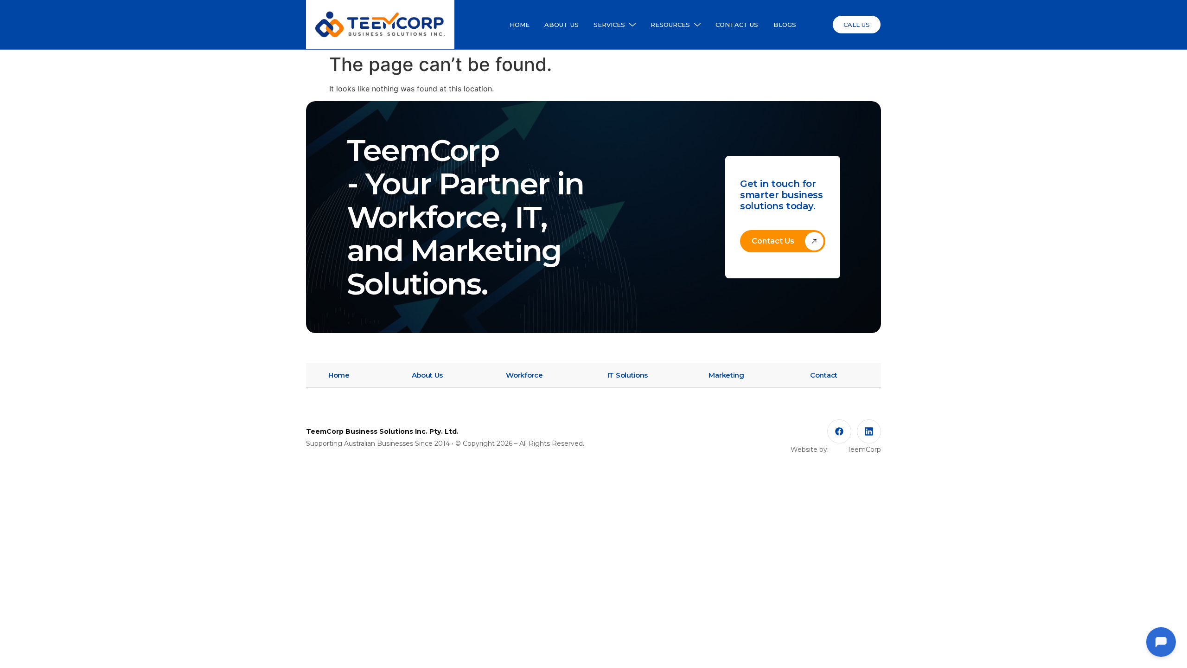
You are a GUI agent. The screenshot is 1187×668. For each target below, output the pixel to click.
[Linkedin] (869, 431)
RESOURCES (670, 24)
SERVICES (609, 24)
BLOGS (785, 24)
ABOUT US (561, 24)
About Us (427, 375)
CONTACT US (737, 24)
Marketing (726, 375)
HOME (520, 24)
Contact (823, 375)
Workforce (524, 375)
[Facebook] (839, 431)
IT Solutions (627, 375)
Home (339, 375)
